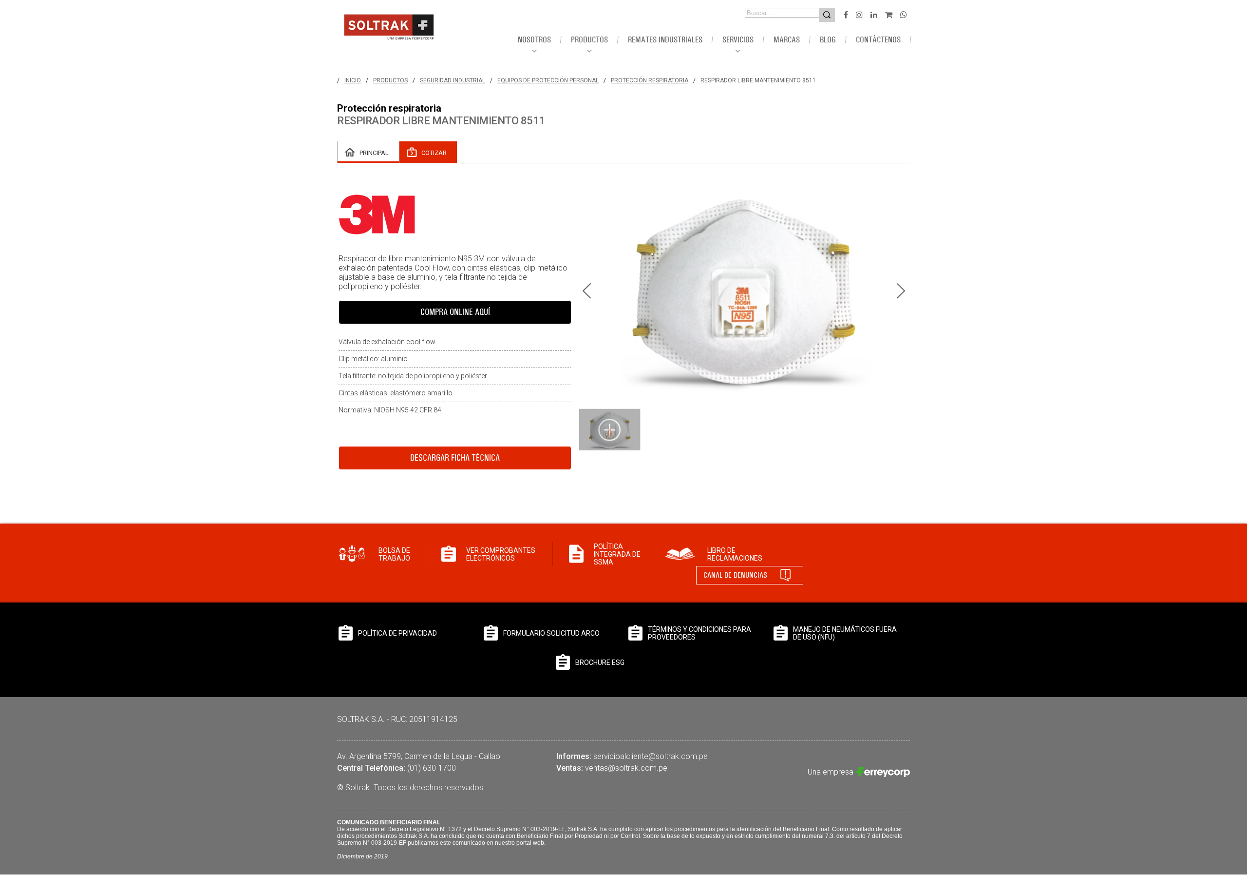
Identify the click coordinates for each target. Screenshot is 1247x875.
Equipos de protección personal (548, 80)
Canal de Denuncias (735, 575)
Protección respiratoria (649, 80)
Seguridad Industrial (452, 80)
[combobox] (768, 13)
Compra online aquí (455, 312)
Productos (390, 80)
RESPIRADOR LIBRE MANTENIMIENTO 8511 (758, 80)
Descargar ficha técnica (455, 457)
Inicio (352, 80)
